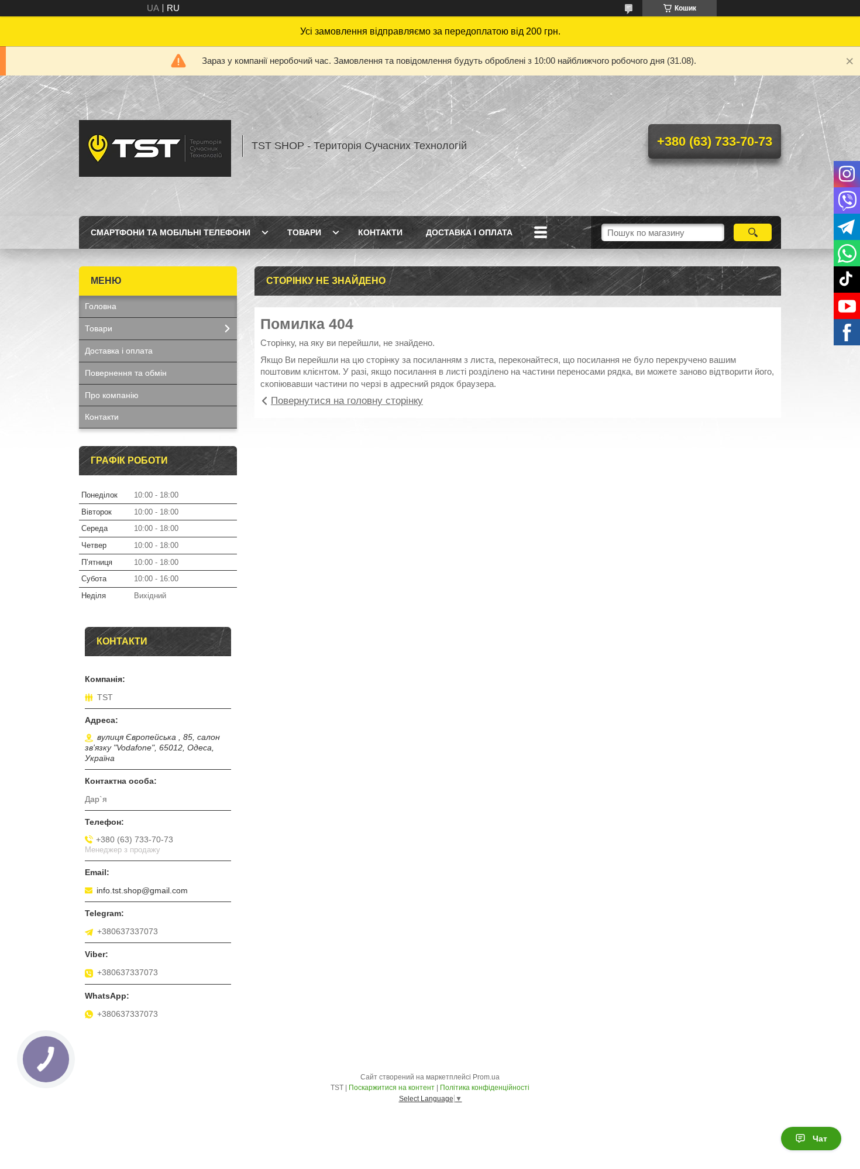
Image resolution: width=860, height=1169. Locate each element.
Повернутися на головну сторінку (347, 400)
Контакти (380, 232)
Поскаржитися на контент (392, 1088)
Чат (820, 1138)
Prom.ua (486, 1077)
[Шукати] (753, 232)
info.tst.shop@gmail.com (142, 890)
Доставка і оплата (469, 232)
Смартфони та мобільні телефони (170, 232)
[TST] (155, 145)
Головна (100, 306)
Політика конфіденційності (484, 1088)
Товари (304, 232)
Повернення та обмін (126, 373)
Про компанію (112, 395)
